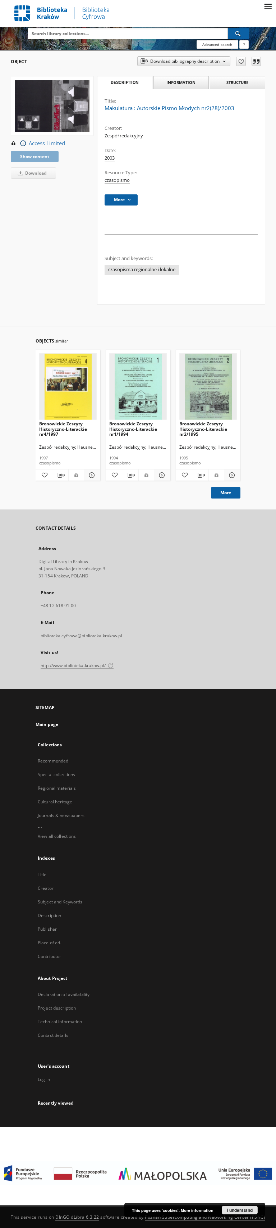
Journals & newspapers (61, 815)
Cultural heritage (55, 802)
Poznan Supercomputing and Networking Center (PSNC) (205, 1217)
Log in (44, 1079)
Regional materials (57, 788)
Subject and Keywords (60, 902)
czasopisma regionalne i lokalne (141, 269)
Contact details (53, 1035)
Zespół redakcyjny (124, 136)
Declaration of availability (63, 994)
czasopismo (117, 180)
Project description (57, 1008)
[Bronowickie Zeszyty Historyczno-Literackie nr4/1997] (68, 387)
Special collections (56, 774)
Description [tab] (124, 82)
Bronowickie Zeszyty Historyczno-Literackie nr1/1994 (133, 429)
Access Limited (47, 143)
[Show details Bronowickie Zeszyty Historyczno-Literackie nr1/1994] (161, 475)
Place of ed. (49, 943)
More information (197, 1210)
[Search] (238, 33)
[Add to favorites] (241, 61)
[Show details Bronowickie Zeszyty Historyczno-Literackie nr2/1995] (231, 475)
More (225, 493)
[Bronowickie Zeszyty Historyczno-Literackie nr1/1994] (138, 387)
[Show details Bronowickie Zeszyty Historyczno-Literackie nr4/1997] (91, 475)
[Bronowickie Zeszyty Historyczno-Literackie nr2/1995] (208, 387)
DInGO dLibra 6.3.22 (77, 1217)
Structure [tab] (237, 82)
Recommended (53, 761)
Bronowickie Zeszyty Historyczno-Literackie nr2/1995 (203, 429)
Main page (47, 724)
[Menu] (267, 5)
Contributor (49, 956)
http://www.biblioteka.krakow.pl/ (74, 665)
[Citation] (256, 61)
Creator (46, 888)
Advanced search (217, 44)
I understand (240, 1210)
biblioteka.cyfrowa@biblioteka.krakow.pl (81, 636)
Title (42, 875)
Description (49, 915)
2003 (110, 158)
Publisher (47, 929)
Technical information (60, 1022)
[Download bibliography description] (60, 475)
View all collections (57, 836)
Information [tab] (181, 82)
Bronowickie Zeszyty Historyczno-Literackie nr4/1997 (63, 429)
